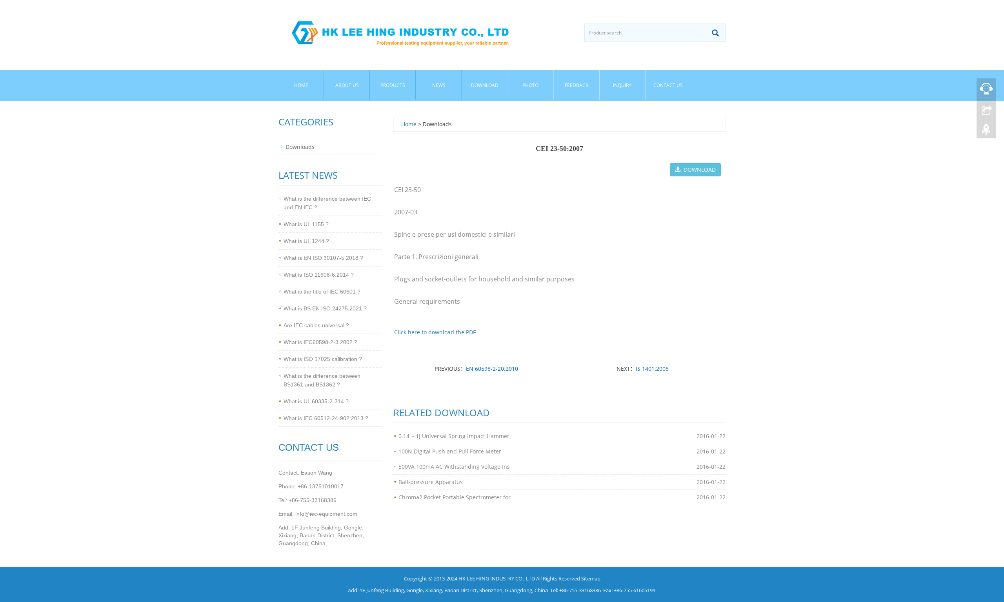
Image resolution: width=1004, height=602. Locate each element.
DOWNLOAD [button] (698, 169)
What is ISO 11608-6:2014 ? (319, 275)
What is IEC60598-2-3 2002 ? (320, 342)
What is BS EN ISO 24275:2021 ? (325, 308)
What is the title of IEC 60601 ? (322, 291)
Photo (530, 85)
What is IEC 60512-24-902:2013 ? (326, 418)
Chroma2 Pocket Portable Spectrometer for (454, 497)
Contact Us (668, 85)
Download (484, 85)
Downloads (300, 146)
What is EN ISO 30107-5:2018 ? (323, 258)
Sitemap (590, 578)
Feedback (576, 85)
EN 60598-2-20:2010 (492, 368)
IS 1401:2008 (652, 368)
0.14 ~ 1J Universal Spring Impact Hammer (453, 436)
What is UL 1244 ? (306, 241)
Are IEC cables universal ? (316, 325)
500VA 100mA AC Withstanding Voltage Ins (454, 466)
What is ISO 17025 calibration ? (323, 359)
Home (301, 85)
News (439, 85)
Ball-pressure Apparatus (430, 482)
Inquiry (622, 85)
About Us (347, 85)
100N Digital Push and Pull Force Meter (449, 451)
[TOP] (986, 130)
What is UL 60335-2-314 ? (316, 401)
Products (392, 85)
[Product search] (715, 33)
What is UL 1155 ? (306, 224)
